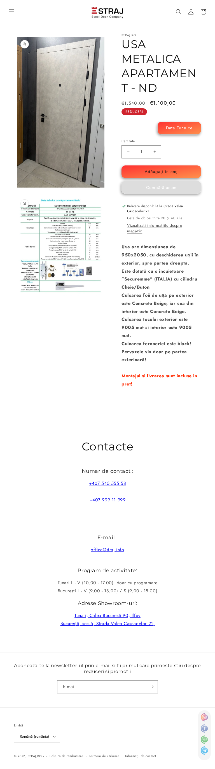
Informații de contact (140, 756)
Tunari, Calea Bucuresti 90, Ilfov (107, 615)
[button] (12, 12)
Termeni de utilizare (104, 756)
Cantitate (128, 141)
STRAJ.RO (35, 756)
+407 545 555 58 (107, 483)
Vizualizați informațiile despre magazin (154, 228)
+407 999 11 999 (108, 500)
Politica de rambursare (66, 756)
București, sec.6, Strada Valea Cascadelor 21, (107, 623)
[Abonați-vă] (151, 686)
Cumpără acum (161, 187)
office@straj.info (107, 549)
